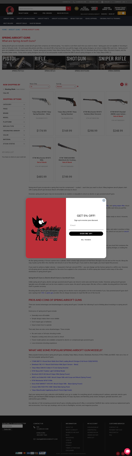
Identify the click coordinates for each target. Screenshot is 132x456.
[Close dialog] (104, 200)
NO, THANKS (86, 240)
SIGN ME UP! (86, 233)
